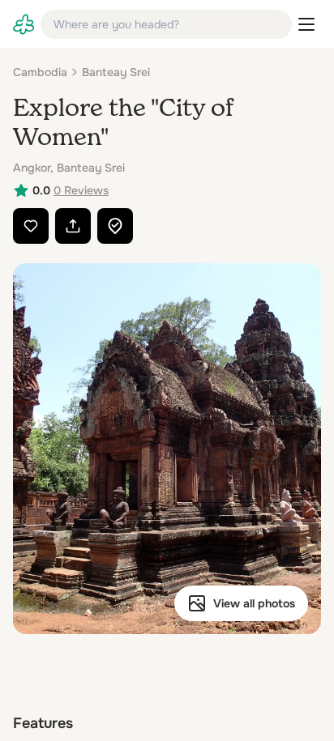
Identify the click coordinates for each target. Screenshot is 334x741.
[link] (23, 24)
